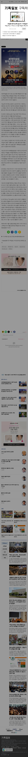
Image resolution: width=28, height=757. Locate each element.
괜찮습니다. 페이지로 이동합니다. (9, 35)
